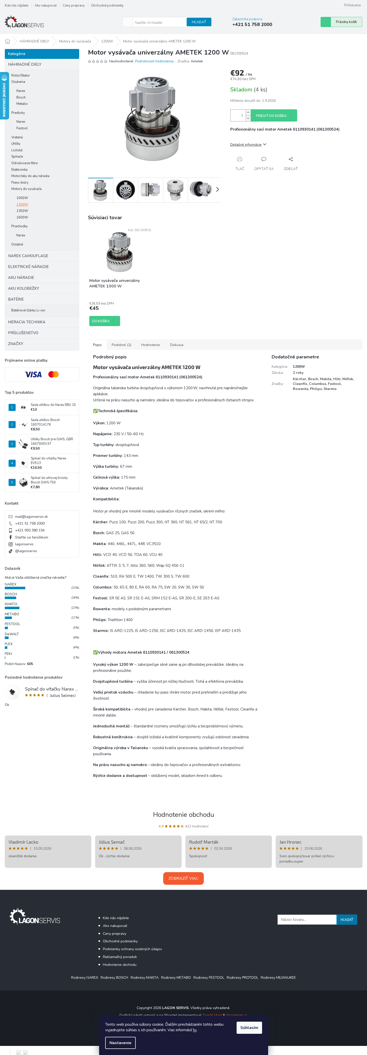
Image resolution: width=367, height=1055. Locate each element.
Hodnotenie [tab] (150, 344)
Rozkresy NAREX (84, 977)
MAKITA (11, 604)
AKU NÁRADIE (21, 277)
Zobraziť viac (183, 878)
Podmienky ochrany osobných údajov (132, 949)
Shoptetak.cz (236, 1015)
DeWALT (12, 634)
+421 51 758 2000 (30, 523)
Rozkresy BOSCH (114, 977)
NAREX (10, 584)
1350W (22, 211)
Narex (20, 91)
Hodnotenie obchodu (183, 814)
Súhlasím (249, 1028)
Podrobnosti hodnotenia (154, 61)
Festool (22, 128)
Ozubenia (18, 82)
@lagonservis (26, 551)
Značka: (190, 61)
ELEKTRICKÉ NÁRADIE (28, 266)
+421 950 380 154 (30, 530)
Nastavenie (120, 1043)
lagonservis (24, 544)
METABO (12, 614)
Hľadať (199, 22)
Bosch (21, 97)
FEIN (8, 653)
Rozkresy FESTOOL (208, 977)
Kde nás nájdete (16, 5)
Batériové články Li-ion (28, 310)
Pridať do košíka (271, 116)
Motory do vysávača (26, 189)
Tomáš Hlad (212, 1015)
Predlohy (18, 113)
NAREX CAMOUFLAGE (28, 255)
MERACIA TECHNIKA (26, 322)
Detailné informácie (246, 144)
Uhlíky (15, 143)
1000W (22, 198)
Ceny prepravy (74, 5)
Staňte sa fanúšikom (31, 537)
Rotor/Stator (20, 75)
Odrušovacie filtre (24, 163)
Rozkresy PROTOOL (242, 977)
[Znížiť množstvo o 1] (248, 118)
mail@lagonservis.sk (31, 516)
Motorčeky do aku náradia (30, 176)
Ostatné (17, 244)
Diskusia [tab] (176, 344)
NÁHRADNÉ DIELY (24, 64)
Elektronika (19, 169)
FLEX (9, 644)
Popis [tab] (97, 344)
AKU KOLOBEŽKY (23, 288)
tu (194, 1030)
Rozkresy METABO (176, 977)
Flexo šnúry (20, 182)
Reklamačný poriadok (120, 956)
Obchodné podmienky (107, 5)
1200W (22, 204)
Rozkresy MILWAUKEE (278, 977)
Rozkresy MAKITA (145, 977)
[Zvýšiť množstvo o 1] (248, 112)
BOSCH (11, 594)
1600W (22, 217)
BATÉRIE (16, 299)
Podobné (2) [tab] (121, 344)
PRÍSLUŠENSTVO (23, 332)
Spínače (17, 156)
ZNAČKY (15, 343)
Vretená (17, 137)
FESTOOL (12, 624)
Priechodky (19, 226)
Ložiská (16, 150)
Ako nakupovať (46, 5)
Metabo (22, 104)
